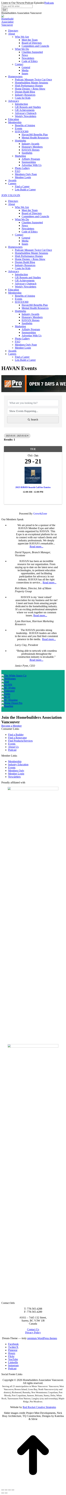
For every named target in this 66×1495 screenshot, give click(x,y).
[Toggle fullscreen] (9, 1489)
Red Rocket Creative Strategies (39, 1407)
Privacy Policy (33, 1332)
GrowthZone (40, 513)
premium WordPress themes (42, 1338)
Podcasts (49, 2)
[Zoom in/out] (13, 1489)
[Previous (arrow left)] (2, 1492)
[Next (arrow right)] (6, 1492)
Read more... (36, 546)
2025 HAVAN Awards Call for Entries (33, 487)
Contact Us (33, 1329)
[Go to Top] (33, 1485)
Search (34, 419)
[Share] (6, 1489)
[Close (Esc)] (2, 1489)
